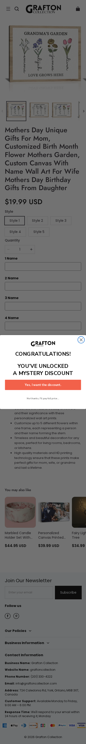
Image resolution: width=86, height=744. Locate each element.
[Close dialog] (81, 339)
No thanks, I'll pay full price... (43, 398)
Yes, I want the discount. (43, 385)
